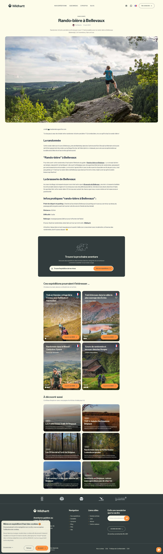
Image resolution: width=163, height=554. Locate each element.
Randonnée (81, 16)
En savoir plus (7, 547)
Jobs (91, 518)
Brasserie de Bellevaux (92, 184)
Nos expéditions (60, 5)
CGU (106, 548)
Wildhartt (87, 223)
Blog (92, 5)
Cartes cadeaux (94, 524)
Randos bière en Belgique (96, 162)
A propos (73, 521)
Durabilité (73, 518)
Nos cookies (100, 548)
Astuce (92, 521)
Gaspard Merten (51, 549)
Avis (71, 529)
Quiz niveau (73, 5)
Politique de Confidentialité (117, 548)
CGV (128, 548)
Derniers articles (94, 516)
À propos (84, 5)
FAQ (71, 527)
